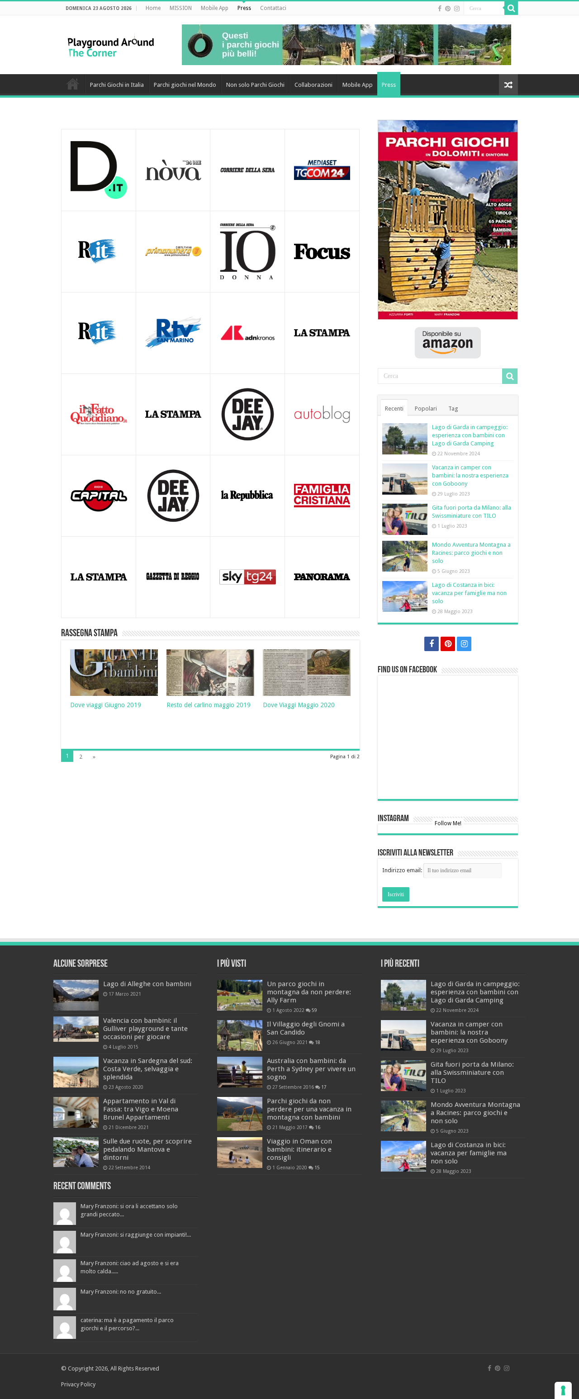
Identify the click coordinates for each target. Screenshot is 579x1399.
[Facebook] (439, 8)
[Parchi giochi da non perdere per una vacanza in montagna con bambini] (239, 1114)
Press (244, 8)
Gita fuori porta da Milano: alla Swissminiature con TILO (472, 1072)
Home (153, 8)
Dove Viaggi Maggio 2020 (299, 705)
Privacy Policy (78, 1384)
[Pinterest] (447, 8)
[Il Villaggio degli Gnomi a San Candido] (239, 1035)
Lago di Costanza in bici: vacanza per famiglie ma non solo (469, 593)
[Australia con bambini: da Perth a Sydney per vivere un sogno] (239, 1072)
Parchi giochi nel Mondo (185, 84)
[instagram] (456, 8)
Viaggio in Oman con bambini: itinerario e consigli (299, 1149)
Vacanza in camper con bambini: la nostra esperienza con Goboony (470, 475)
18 (317, 1042)
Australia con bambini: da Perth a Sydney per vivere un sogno (311, 1069)
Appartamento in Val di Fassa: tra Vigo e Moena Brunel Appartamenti (140, 1109)
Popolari (426, 408)
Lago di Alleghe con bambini (147, 984)
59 (314, 1010)
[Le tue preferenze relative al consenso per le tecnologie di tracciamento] (563, 1390)
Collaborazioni (313, 84)
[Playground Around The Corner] (111, 44)
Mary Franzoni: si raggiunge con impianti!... (136, 1234)
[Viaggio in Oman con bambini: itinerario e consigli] (239, 1152)
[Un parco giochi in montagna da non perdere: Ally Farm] (239, 995)
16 (317, 1127)
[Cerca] (511, 8)
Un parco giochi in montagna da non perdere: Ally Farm (309, 992)
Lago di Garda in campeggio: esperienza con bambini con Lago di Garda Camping (470, 435)
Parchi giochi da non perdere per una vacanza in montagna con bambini (309, 1109)
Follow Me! (448, 823)
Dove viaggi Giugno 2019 (105, 705)
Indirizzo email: (402, 870)
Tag (453, 408)
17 (324, 1087)
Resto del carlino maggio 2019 (208, 705)
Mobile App (214, 8)
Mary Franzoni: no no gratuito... (121, 1291)
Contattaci (273, 8)
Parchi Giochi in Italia (117, 84)
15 (317, 1167)
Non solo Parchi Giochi (255, 84)
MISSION (181, 8)
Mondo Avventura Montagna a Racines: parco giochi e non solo (471, 552)
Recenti (394, 408)
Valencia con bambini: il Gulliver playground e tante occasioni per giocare (145, 1028)
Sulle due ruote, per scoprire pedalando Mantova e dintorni (147, 1149)
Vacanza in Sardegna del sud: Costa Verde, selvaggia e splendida (147, 1069)
